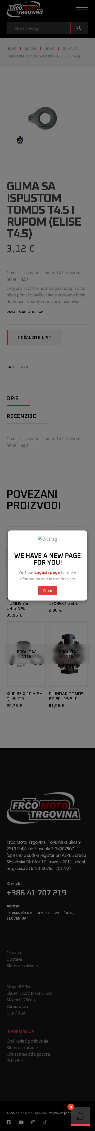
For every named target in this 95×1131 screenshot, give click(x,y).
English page (47, 572)
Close (47, 591)
